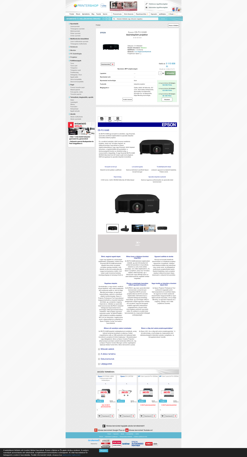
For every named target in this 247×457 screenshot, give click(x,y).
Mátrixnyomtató (75, 31)
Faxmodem (73, 107)
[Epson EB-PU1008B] (111, 48)
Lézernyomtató (75, 26)
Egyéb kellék (74, 77)
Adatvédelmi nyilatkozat (111, 436)
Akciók (122, 434)
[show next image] (175, 204)
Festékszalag (74, 72)
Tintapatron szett (75, 70)
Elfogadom (103, 451)
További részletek (127, 99)
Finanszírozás (117, 14)
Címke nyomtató (75, 36)
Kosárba (171, 73)
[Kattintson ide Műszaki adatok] (110, 119)
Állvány (72, 104)
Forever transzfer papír (77, 87)
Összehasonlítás (142, 14)
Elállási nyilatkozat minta (140, 436)
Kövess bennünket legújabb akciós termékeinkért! (125, 425)
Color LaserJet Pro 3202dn (170, 376)
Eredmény (163, 18)
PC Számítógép (76, 54)
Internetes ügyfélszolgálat (158, 7)
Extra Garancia (128, 14)
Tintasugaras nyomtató (77, 29)
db (163, 73)
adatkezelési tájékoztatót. (71, 455)
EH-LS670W (129, 376)
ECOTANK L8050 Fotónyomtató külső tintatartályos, (107, 378)
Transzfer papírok (75, 94)
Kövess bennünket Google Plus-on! (111, 430)
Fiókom (109, 434)
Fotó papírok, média (76, 92)
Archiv (137, 434)
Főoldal (71, 14)
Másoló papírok (75, 90)
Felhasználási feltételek (126, 436)
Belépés (163, 14)
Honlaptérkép (129, 434)
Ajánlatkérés (86, 14)
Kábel (72, 100)
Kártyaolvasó (74, 109)
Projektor (73, 57)
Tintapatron (73, 68)
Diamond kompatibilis (76, 82)
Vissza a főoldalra (173, 25)
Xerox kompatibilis (76, 79)
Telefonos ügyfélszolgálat (158, 4)
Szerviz (105, 14)
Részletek (167, 99)
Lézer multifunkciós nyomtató (79, 41)
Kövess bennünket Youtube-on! (141, 430)
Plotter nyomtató (75, 33)
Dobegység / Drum (76, 75)
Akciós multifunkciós (76, 117)
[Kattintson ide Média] (102, 119)
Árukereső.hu (94, 443)
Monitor (73, 50)
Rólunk (78, 14)
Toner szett (73, 66)
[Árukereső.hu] (94, 441)
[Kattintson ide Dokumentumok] (118, 119)
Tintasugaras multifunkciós (78, 44)
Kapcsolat (154, 14)
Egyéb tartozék (75, 111)
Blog (93, 14)
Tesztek (98, 14)
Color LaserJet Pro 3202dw (149, 376)
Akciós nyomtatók (75, 119)
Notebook (74, 47)
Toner (72, 63)
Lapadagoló (74, 102)
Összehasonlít (106, 416)
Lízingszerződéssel (167, 84)
